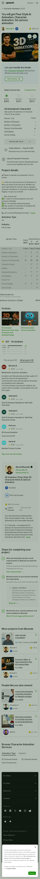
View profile (20, 470)
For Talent (6, 783)
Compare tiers (30, 90)
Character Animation (16, 71)
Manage (32, 873)
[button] (17, 28)
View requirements (13, 572)
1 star (4, 353)
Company (6, 798)
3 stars (4, 349)
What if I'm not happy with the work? (20, 616)
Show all (12, 603)
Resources (7, 791)
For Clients (7, 776)
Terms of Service (9, 835)
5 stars (4, 345)
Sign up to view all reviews (12, 454)
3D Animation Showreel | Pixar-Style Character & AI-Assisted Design (10, 331)
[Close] (35, 847)
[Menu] (3, 3)
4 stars (4, 347)
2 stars (4, 351)
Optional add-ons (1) (16, 141)
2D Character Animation (30, 759)
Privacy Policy (8, 840)
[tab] (10, 360)
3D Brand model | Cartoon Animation (28, 329)
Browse (30, 3)
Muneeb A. (10, 29)
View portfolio (21, 473)
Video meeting (23, 642)
